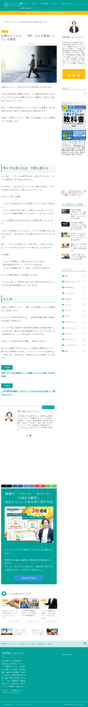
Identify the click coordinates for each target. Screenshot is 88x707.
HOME (25, 4)
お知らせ (75, 299)
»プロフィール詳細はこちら (12, 690)
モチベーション (74, 328)
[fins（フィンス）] (11, 8)
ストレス (4, 31)
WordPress (74, 287)
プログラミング (75, 322)
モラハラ (74, 334)
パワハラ (75, 310)
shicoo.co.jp (67, 654)
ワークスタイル (75, 345)
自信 (75, 351)
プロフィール (66, 4)
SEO (74, 276)
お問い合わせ (25, 8)
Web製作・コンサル (48, 4)
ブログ (34, 4)
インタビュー (74, 293)
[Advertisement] (29, 144)
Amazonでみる (29, 578)
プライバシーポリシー (23, 704)
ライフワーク (75, 339)
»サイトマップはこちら (11, 692)
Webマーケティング (74, 282)
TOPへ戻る (8, 704)
